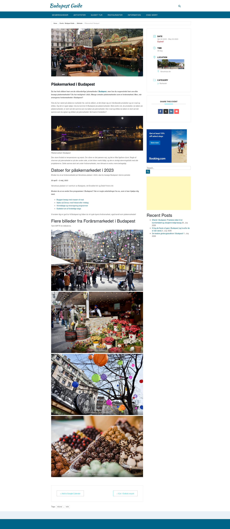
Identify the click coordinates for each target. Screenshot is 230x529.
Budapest (103, 91)
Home (55, 23)
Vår (67, 507)
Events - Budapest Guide (67, 23)
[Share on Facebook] (160, 111)
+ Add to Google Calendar (70, 493)
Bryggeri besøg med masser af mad (70, 199)
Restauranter (115, 15)
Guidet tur (96, 15)
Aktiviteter (80, 15)
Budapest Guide (65, 5)
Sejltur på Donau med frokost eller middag (73, 202)
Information (134, 15)
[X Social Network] (165, 111)
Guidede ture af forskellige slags (69, 208)
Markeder (80, 23)
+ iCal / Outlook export (125, 493)
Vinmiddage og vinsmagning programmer (72, 205)
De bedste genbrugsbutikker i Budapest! (167, 233)
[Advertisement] (169, 193)
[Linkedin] (171, 111)
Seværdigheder (60, 15)
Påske (59, 507)
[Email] (176, 111)
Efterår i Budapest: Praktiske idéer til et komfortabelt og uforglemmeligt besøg (167, 221)
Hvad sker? (152, 15)
